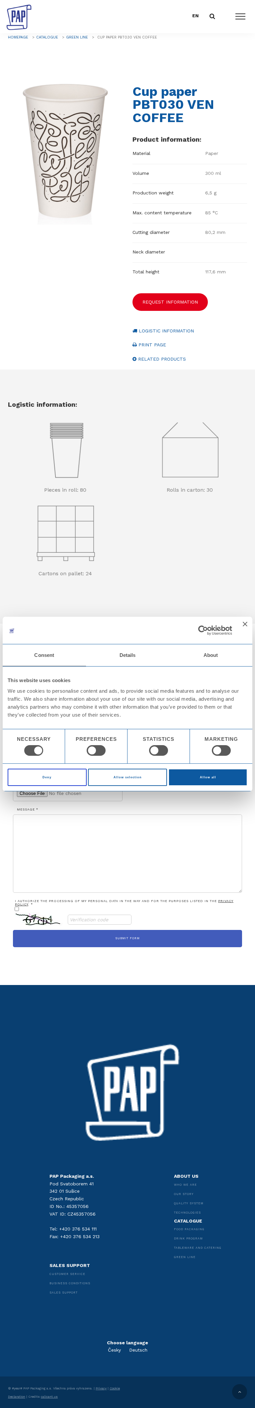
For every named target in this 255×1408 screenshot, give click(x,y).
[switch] (96, 750)
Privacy (101, 1388)
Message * (27, 809)
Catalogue (47, 37)
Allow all (208, 777)
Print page (151, 344)
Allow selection (128, 777)
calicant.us (49, 1396)
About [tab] (211, 655)
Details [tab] (128, 655)
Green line (77, 37)
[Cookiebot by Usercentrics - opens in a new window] (203, 630)
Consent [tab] (44, 655)
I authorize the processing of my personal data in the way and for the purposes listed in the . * (124, 902)
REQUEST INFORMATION (170, 302)
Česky (114, 1350)
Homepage (18, 37)
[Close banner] (245, 630)
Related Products (161, 359)
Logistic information (165, 330)
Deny (46, 777)
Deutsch (138, 1350)
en (195, 15)
